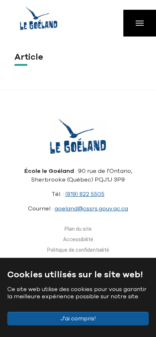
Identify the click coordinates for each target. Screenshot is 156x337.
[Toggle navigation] (139, 23)
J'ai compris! (78, 319)
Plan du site (78, 229)
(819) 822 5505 (84, 194)
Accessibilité (78, 239)
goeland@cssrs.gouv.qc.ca (91, 209)
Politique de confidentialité (78, 250)
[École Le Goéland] (45, 22)
